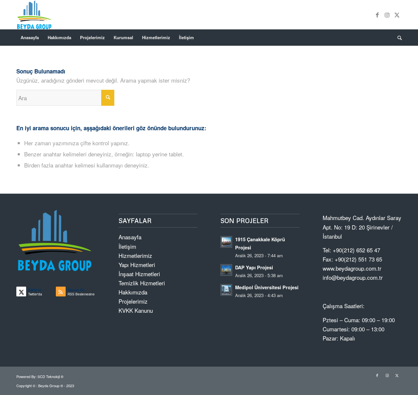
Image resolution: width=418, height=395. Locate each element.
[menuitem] (29, 37)
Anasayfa (130, 237)
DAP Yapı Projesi (254, 267)
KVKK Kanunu (136, 310)
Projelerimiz (133, 301)
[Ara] (397, 37)
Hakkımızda (133, 292)
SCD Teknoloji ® (50, 376)
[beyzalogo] (34, 14)
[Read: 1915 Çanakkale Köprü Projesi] (226, 242)
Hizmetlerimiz (135, 255)
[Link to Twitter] (397, 15)
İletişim (127, 246)
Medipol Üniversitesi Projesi (266, 287)
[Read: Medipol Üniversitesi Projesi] (226, 290)
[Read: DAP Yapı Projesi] (226, 270)
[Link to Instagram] (387, 15)
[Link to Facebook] (377, 15)
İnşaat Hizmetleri (139, 274)
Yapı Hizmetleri (137, 265)
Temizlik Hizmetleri (142, 283)
